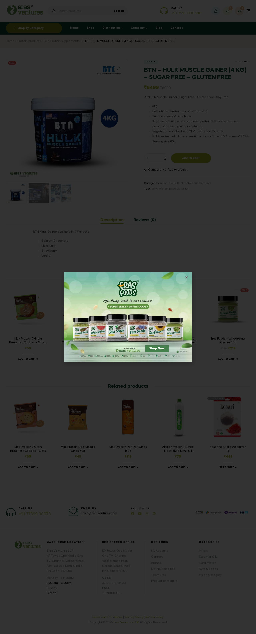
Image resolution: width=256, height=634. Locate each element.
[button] (157, 348)
